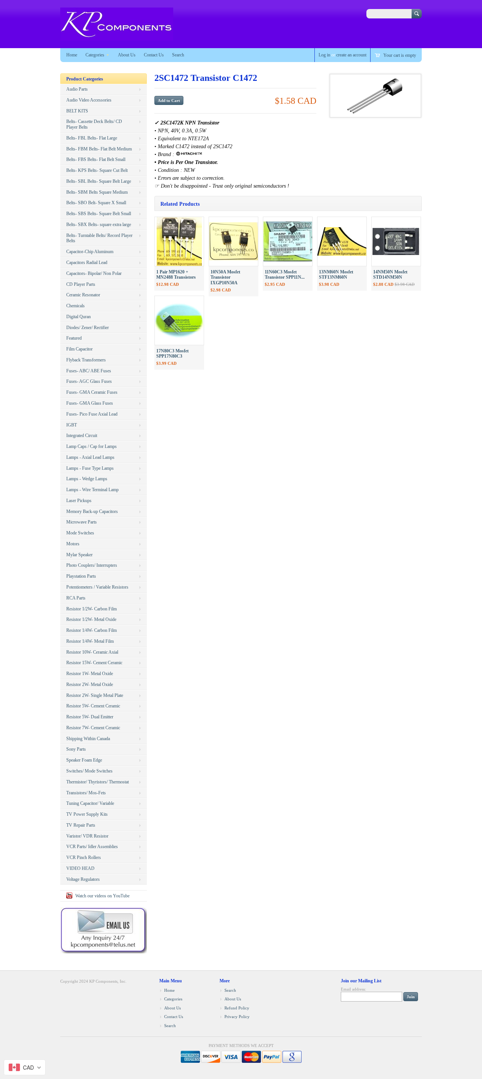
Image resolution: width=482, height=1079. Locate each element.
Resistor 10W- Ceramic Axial (92, 652)
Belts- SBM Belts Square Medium (97, 192)
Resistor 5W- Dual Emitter (89, 716)
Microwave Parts (81, 522)
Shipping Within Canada (88, 738)
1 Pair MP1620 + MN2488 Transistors (176, 274)
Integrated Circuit (81, 435)
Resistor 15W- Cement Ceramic (94, 662)
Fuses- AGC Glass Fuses (89, 381)
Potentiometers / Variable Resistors (97, 587)
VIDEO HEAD (80, 868)
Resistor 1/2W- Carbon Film (91, 609)
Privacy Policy (237, 1016)
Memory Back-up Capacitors (92, 511)
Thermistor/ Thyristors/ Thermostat (97, 782)
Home (71, 55)
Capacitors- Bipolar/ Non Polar (94, 273)
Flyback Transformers (86, 360)
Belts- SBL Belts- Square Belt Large (98, 181)
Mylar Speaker (79, 554)
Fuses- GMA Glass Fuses (89, 403)
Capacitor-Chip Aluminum (89, 251)
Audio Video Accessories (88, 100)
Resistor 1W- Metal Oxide (89, 673)
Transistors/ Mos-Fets (86, 792)
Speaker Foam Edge (84, 760)
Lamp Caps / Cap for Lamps (91, 446)
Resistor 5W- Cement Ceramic (93, 706)
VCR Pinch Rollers (83, 857)
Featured (74, 338)
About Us (127, 55)
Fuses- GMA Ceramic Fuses (91, 392)
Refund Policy (236, 1008)
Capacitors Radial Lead (86, 262)
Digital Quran (78, 316)
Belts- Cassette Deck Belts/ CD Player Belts (94, 124)
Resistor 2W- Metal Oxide (89, 684)
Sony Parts (76, 749)
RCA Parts (75, 598)
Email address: (353, 989)
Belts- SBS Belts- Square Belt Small (98, 213)
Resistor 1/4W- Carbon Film (91, 630)
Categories (94, 55)
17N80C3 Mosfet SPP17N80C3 (172, 353)
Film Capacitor (79, 349)
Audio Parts (77, 89)
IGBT (71, 425)
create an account (351, 55)
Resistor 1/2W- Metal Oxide (91, 619)
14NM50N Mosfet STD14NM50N (390, 274)
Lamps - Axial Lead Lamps (90, 457)
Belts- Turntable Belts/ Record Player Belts (99, 238)
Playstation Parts (81, 576)
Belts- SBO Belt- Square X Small (96, 202)
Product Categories (84, 79)
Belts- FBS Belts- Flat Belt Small (95, 159)
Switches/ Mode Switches (89, 771)
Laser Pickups (79, 500)
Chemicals (75, 305)
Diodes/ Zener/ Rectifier (87, 327)
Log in (324, 55)
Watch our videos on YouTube (102, 895)
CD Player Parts (80, 284)
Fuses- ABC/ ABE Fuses (88, 370)
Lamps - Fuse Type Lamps (90, 468)
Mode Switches (80, 533)
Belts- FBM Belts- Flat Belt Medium (99, 149)
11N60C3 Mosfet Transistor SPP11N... (285, 274)
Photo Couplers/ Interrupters (91, 565)
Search (178, 55)
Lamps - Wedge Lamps (86, 478)
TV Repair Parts (80, 825)
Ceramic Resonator (83, 294)
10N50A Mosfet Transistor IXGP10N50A (225, 277)
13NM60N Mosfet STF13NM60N (336, 274)
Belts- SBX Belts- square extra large (98, 224)
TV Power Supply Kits (87, 814)
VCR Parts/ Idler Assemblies (92, 846)
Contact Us (154, 55)
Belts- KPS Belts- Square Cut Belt (97, 170)
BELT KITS (77, 111)
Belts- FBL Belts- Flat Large (91, 138)
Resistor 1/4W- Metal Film (90, 641)
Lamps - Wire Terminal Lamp (92, 489)
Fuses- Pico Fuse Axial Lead (91, 414)
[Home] (116, 37)
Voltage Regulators (83, 879)
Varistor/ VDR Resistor (87, 836)
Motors (72, 543)
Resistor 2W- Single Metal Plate (94, 695)
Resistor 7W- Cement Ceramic (93, 727)
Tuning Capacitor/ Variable (90, 803)
